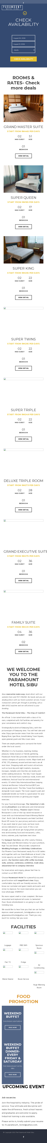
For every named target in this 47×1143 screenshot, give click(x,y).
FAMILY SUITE (23, 622)
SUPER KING (23, 268)
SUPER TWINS (23, 339)
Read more (13, 1027)
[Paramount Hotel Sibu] (12, 7)
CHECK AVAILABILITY (23, 59)
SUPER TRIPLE (23, 410)
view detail (23, 156)
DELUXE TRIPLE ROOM (23, 481)
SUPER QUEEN (23, 198)
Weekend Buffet (12, 1015)
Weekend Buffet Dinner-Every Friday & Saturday (12, 1053)
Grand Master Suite (23, 127)
